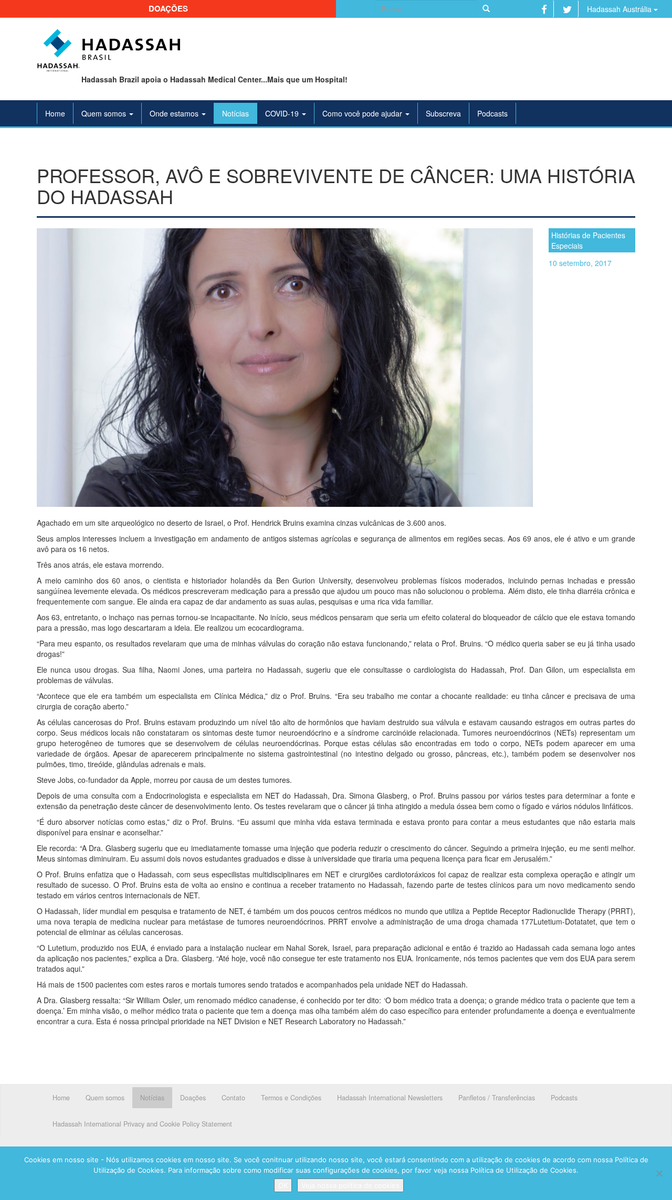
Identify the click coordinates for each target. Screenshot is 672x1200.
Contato (233, 1097)
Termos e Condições (291, 1097)
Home (55, 113)
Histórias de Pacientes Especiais (588, 240)
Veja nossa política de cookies (350, 1185)
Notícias (235, 113)
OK (283, 1185)
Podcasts (492, 113)
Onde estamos (175, 113)
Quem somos (104, 113)
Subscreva (443, 113)
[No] (659, 1173)
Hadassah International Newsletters (390, 1097)
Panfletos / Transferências (496, 1097)
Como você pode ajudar (363, 113)
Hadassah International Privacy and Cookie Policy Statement (142, 1124)
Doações (168, 8)
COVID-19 (283, 113)
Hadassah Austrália (620, 9)
